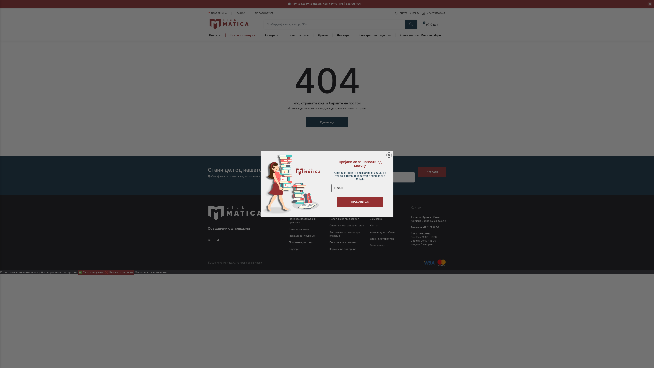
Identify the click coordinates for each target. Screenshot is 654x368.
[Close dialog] (389, 155)
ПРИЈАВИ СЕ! (360, 201)
